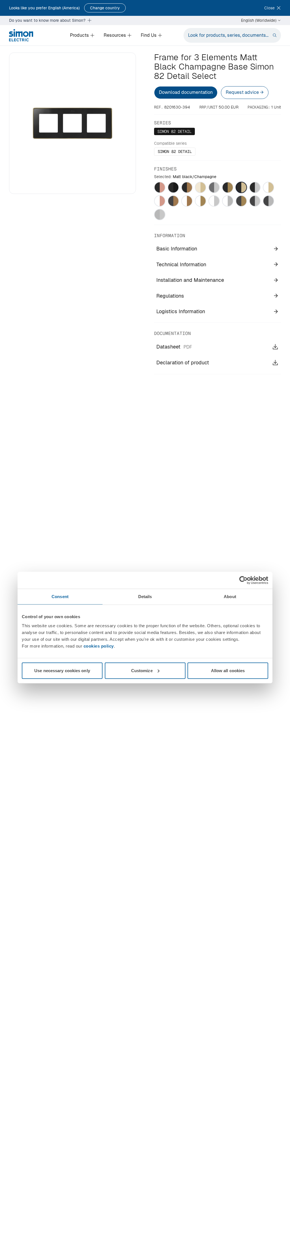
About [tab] (230, 596)
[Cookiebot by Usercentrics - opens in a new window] (243, 580)
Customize (142, 670)
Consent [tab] (60, 596)
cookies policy (99, 645)
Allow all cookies (228, 670)
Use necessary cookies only (62, 670)
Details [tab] (145, 596)
